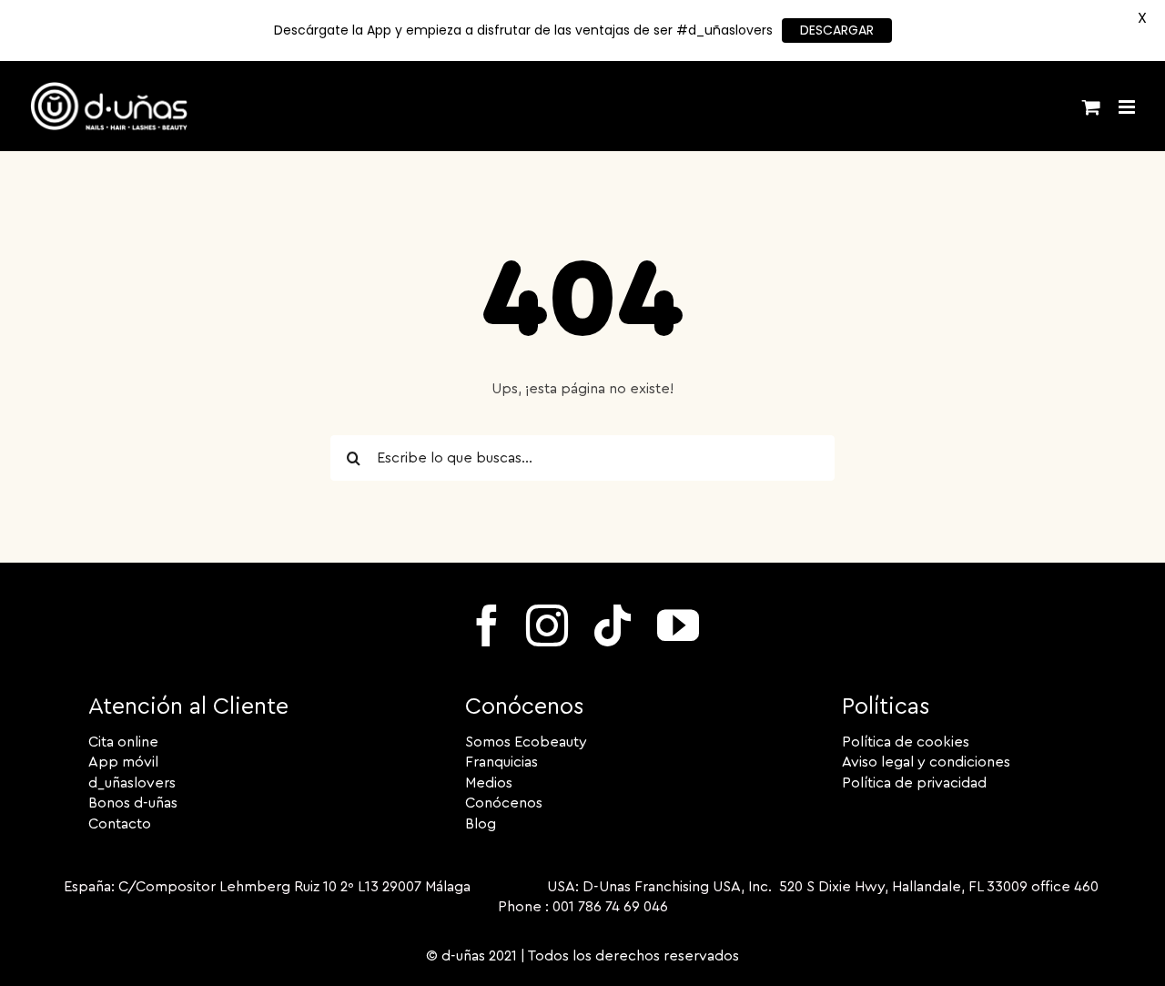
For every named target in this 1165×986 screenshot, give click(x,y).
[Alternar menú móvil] (1128, 107)
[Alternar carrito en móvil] (1091, 107)
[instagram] (547, 625)
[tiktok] (612, 625)
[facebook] (487, 625)
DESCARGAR (837, 30)
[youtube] (678, 625)
